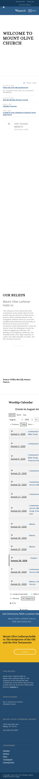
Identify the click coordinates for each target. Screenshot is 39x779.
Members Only (20, 1)
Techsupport (8, 759)
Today (23, 424)
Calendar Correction (10, 106)
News (5, 756)
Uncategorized (8, 762)
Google (24, 610)
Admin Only (30, 1)
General (6, 754)
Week (19, 415)
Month (12, 415)
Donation (6, 751)
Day (24, 415)
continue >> (14, 687)
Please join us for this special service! (15, 87)
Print (13, 603)
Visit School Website (25, 5)
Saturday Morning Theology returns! (15, 100)
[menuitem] (20, 1)
